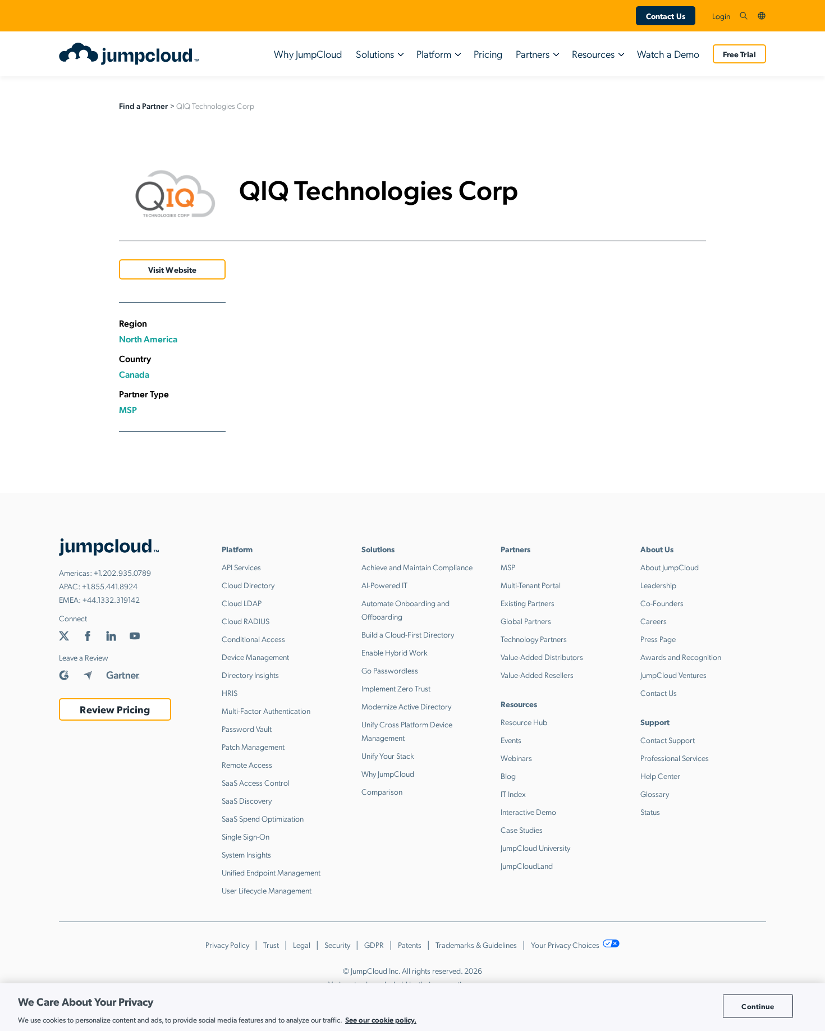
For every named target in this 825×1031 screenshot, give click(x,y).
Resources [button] (593, 53)
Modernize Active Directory (406, 706)
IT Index (513, 794)
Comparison (381, 791)
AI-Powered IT (384, 585)
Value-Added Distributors (542, 657)
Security (337, 945)
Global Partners (526, 621)
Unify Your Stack (387, 755)
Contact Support (667, 740)
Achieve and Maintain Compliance (417, 567)
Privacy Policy (227, 945)
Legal (301, 945)
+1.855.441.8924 (110, 586)
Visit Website (172, 269)
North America (148, 339)
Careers (653, 621)
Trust (271, 945)
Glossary (654, 794)
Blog (508, 776)
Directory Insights (250, 675)
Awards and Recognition (680, 657)
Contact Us (665, 16)
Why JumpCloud (308, 53)
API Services (241, 567)
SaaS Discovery (247, 800)
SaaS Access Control (256, 782)
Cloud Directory (248, 585)
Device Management (255, 657)
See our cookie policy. (380, 1019)
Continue (757, 1006)
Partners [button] (532, 53)
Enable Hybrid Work (394, 652)
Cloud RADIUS (245, 621)
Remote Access (247, 764)
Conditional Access (253, 639)
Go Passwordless (389, 670)
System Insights (246, 854)
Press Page (658, 639)
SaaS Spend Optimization (263, 818)
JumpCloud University (535, 847)
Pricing (488, 53)
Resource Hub (524, 722)
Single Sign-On (245, 836)
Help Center (660, 776)
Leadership (658, 585)
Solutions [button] (375, 53)
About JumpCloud (669, 567)
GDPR (374, 945)
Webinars (516, 758)
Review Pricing (115, 709)
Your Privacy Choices (566, 945)
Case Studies (522, 829)
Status (650, 812)
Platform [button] (433, 53)
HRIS (229, 693)
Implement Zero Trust (395, 688)
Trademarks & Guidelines (476, 945)
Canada (134, 374)
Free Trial (739, 54)
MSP (128, 409)
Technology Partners (534, 639)
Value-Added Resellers (537, 675)
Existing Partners (527, 603)
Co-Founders (662, 603)
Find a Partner (143, 105)
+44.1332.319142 (111, 599)
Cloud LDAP (242, 603)
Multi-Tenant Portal (531, 585)
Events (511, 740)
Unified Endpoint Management (271, 872)
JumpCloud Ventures (673, 675)
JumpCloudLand (527, 865)
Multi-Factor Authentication (266, 710)
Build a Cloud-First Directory (407, 634)
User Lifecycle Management (266, 890)
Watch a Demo (668, 53)
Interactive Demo (528, 812)
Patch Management (253, 746)
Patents (409, 945)
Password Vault (247, 728)
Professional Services (674, 758)
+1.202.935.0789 (122, 572)
